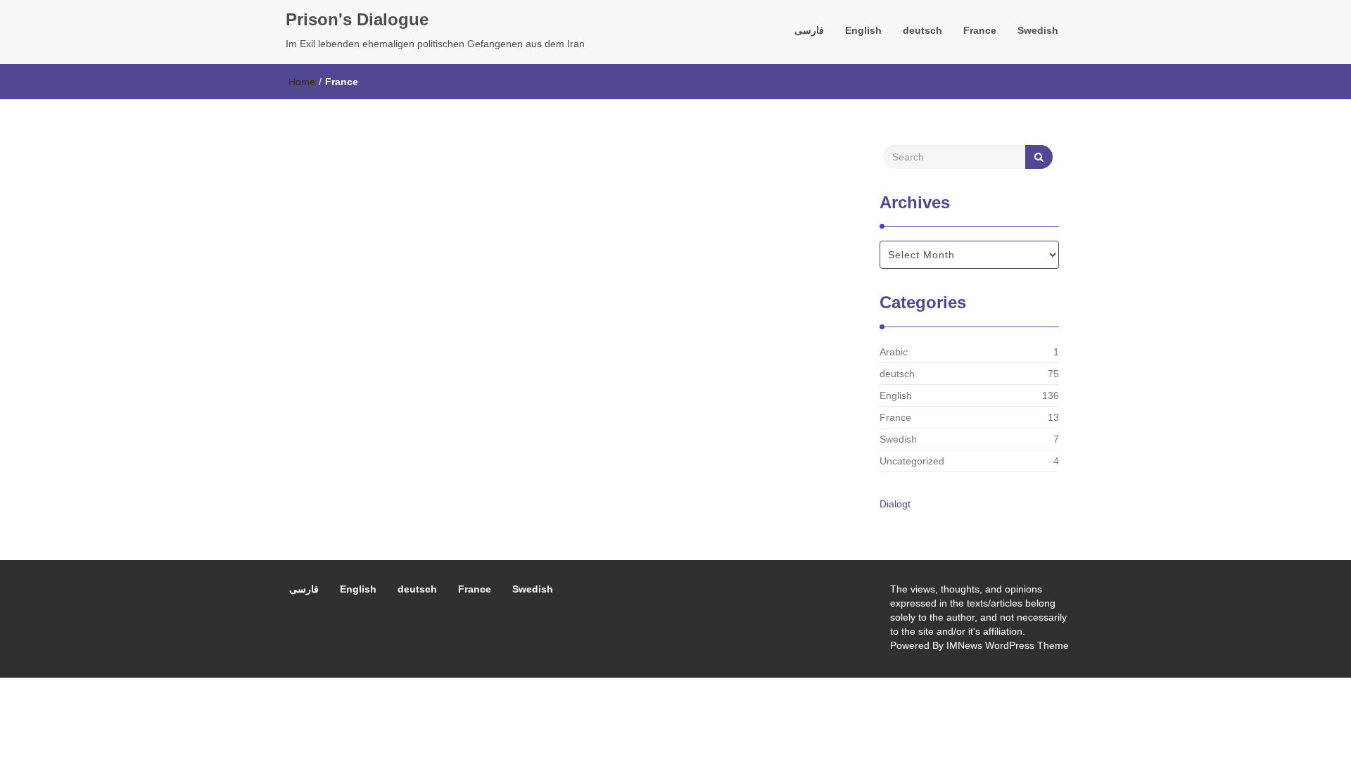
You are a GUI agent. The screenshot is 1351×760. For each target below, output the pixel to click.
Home (301, 81)
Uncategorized (912, 461)
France (979, 30)
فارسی (809, 30)
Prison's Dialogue (357, 19)
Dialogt (895, 503)
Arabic (894, 351)
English (863, 30)
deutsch (922, 30)
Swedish (1037, 30)
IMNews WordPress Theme (1007, 645)
